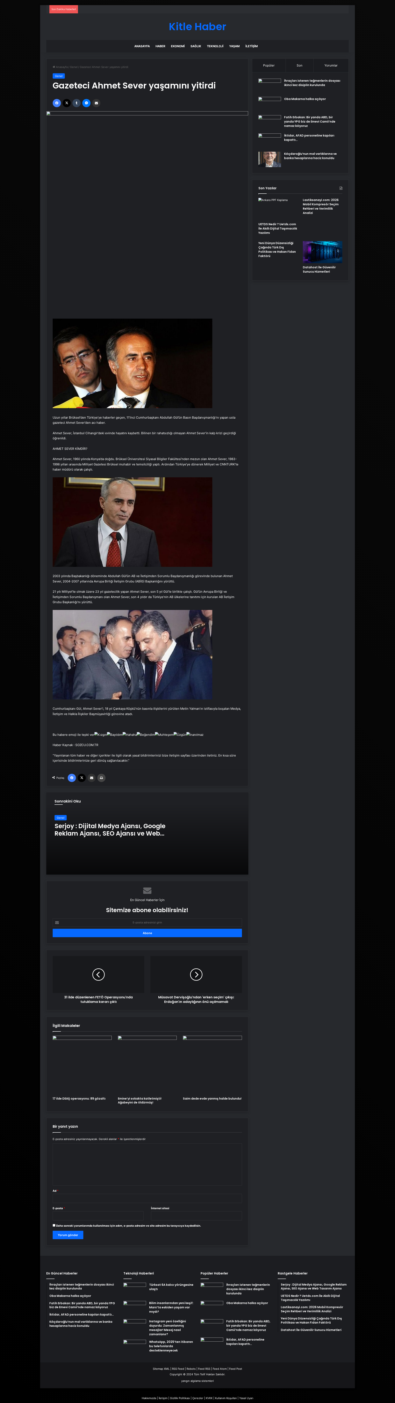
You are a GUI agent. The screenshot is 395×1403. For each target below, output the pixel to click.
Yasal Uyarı (246, 1398)
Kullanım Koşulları (226, 1398)
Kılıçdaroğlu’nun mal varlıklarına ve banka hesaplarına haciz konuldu (310, 156)
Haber (160, 46)
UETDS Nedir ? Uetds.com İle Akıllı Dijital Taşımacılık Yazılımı (277, 228)
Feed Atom (220, 1368)
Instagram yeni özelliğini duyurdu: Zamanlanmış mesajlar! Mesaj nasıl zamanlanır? (167, 1327)
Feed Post (235, 1368)
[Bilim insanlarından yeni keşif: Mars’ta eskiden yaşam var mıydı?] (134, 1308)
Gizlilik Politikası (180, 1398)
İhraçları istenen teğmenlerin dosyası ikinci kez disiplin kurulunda (312, 83)
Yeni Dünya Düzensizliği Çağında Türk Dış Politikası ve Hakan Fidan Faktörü (277, 249)
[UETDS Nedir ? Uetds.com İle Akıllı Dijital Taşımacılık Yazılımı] (278, 209)
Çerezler (197, 1398)
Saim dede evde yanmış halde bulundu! (212, 1098)
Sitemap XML (161, 1368)
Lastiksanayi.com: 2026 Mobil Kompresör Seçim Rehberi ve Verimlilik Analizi (321, 206)
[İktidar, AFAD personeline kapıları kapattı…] (269, 141)
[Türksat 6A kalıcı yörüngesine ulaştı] (134, 1290)
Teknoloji (215, 46)
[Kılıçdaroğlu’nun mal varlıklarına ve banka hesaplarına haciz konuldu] (269, 159)
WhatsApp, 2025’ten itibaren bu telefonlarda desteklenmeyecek (171, 1346)
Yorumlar (331, 65)
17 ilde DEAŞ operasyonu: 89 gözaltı (79, 1098)
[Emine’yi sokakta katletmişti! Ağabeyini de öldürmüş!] (147, 1065)
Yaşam (234, 46)
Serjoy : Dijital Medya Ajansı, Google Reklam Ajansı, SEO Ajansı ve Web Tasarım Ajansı (110, 833)
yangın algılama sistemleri (197, 1380)
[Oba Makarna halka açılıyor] (269, 104)
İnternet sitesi (160, 1208)
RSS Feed (178, 1368)
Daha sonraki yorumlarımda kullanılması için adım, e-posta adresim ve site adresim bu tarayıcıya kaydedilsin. (128, 1225)
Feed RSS (204, 1368)
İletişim (251, 46)
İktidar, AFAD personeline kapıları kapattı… (245, 1342)
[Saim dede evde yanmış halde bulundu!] (212, 1065)
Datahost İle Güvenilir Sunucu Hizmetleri (319, 269)
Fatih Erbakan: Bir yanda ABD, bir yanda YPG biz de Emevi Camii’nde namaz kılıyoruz (309, 121)
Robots (191, 1368)
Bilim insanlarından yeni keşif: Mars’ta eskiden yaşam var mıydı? (171, 1307)
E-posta (59, 1208)
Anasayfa (142, 46)
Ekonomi (178, 46)
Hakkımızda (149, 1398)
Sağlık (196, 46)
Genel (74, 67)
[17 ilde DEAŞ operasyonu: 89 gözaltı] (82, 1065)
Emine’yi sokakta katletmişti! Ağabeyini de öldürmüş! (139, 1100)
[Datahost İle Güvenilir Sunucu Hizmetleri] (322, 252)
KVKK (209, 1398)
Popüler (269, 65)
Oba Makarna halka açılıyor (305, 99)
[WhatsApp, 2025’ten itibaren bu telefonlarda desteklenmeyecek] (134, 1347)
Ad (55, 1190)
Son (299, 65)
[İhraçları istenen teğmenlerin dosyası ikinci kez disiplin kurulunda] (269, 86)
